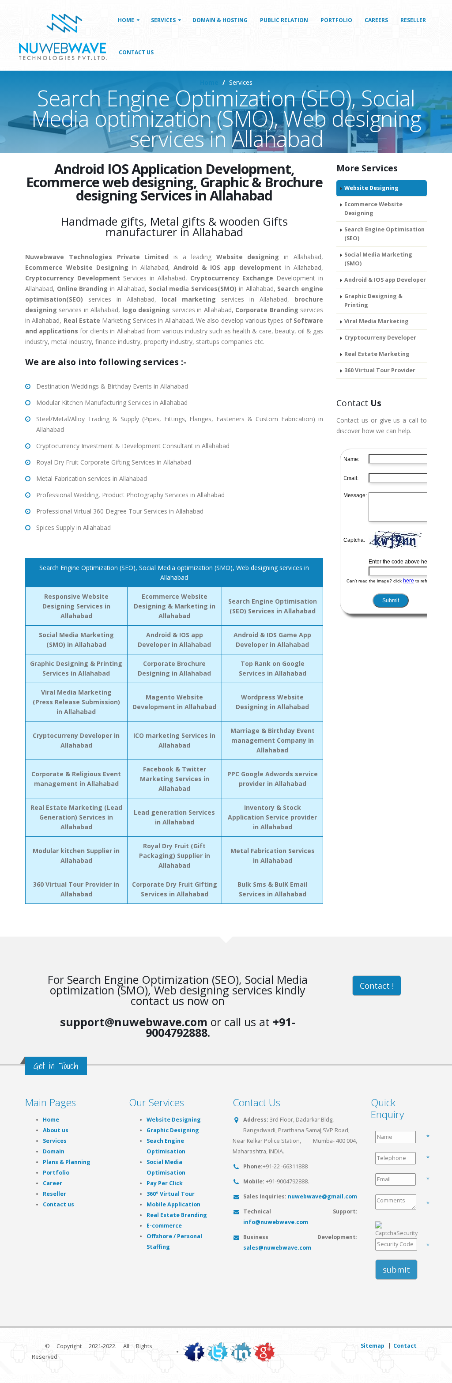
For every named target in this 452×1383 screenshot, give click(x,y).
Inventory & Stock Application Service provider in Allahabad (272, 817)
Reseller (413, 20)
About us (55, 1130)
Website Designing (371, 188)
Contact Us (136, 52)
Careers (376, 20)
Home (126, 20)
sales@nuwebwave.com (277, 1247)
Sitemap (372, 1345)
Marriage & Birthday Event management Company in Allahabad (272, 740)
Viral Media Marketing (376, 321)
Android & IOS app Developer (385, 279)
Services (163, 20)
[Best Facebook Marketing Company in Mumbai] (194, 1351)
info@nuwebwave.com (275, 1222)
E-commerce (164, 1225)
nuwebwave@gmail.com (322, 1196)
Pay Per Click (165, 1183)
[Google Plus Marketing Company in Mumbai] (264, 1351)
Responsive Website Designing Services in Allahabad (76, 606)
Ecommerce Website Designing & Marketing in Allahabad (174, 606)
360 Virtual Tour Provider (379, 370)
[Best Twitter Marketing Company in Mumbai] (218, 1351)
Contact (405, 1345)
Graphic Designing (173, 1130)
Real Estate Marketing (377, 354)
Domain (53, 1151)
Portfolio (336, 20)
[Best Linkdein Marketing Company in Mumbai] (241, 1351)
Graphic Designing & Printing (373, 300)
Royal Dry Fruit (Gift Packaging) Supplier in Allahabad (174, 855)
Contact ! (377, 985)
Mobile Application (173, 1204)
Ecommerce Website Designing (373, 208)
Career (52, 1183)
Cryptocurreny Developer (380, 337)
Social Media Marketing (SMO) (378, 259)
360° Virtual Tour (171, 1194)
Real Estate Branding (177, 1215)
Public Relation (284, 20)
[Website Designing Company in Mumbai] (65, 34)
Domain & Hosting (220, 20)
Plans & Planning (66, 1162)
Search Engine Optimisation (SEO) (384, 234)
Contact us (58, 1204)
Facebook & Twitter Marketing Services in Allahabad (174, 779)
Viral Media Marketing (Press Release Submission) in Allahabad (76, 702)
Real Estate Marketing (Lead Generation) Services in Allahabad (76, 817)
